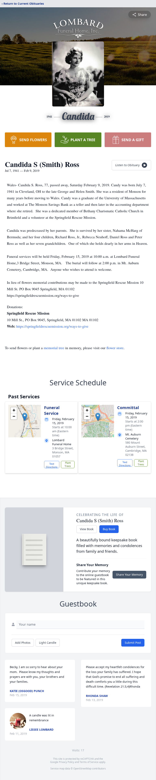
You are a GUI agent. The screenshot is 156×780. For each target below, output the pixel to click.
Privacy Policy (66, 762)
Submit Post (133, 643)
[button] (24, 417)
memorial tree (54, 347)
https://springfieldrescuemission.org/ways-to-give (52, 326)
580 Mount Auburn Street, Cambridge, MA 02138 (136, 449)
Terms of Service (89, 762)
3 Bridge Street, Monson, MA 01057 (63, 452)
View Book (86, 529)
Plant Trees (68, 464)
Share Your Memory (129, 574)
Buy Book (109, 529)
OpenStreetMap (82, 768)
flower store (115, 347)
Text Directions (51, 465)
